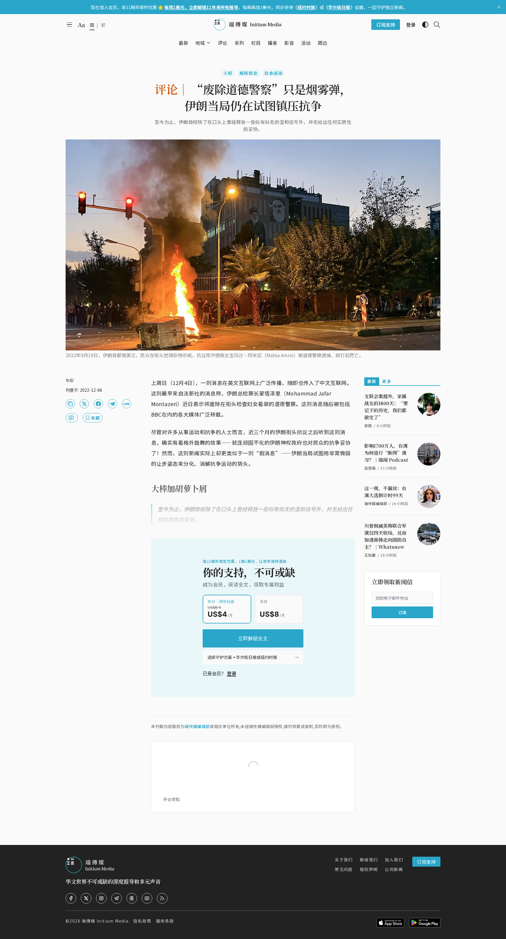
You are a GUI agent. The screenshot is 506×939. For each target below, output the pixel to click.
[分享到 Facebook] (98, 403)
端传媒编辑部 (197, 726)
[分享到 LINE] (126, 403)
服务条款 (165, 921)
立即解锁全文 (253, 638)
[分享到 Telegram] (112, 403)
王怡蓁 (370, 555)
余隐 (368, 425)
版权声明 (369, 869)
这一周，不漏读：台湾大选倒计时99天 (385, 492)
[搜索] (434, 24)
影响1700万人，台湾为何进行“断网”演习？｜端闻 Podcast (386, 452)
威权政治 (249, 73)
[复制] (70, 403)
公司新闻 (394, 869)
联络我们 (369, 860)
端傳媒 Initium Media (105, 921)
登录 (231, 673)
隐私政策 (142, 921)
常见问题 (344, 869)
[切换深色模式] (423, 24)
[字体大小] (81, 24)
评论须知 (171, 799)
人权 (228, 73)
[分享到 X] (84, 403)
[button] (200, 42)
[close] (499, 7)
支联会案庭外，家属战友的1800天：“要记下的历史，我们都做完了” (386, 407)
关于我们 (344, 860)
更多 (386, 381)
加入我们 (394, 860)
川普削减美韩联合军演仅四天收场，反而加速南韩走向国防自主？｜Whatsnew (385, 536)
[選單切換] (208, 42)
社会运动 (273, 73)
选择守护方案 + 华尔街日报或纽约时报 (242, 657)
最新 (371, 381)
